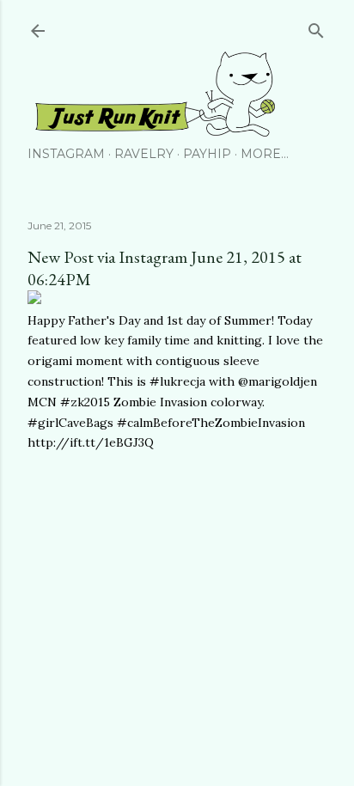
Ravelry (144, 153)
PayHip (207, 153)
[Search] (316, 27)
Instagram (66, 153)
